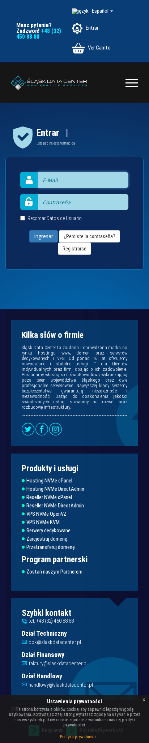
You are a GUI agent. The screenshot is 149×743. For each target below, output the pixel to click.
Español (101, 11)
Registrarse (74, 249)
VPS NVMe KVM (43, 522)
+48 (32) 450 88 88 (38, 33)
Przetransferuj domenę (50, 547)
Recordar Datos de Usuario (54, 218)
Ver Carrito (99, 47)
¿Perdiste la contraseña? (89, 236)
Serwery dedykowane (48, 530)
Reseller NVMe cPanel (49, 497)
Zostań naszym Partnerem (54, 572)
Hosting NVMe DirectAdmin (55, 489)
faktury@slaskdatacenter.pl (58, 663)
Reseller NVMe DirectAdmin (55, 505)
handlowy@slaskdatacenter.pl (61, 685)
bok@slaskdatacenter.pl (55, 642)
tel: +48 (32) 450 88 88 (51, 621)
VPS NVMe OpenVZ (46, 514)
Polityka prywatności (78, 736)
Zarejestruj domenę (46, 539)
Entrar (91, 28)
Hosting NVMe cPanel (49, 481)
